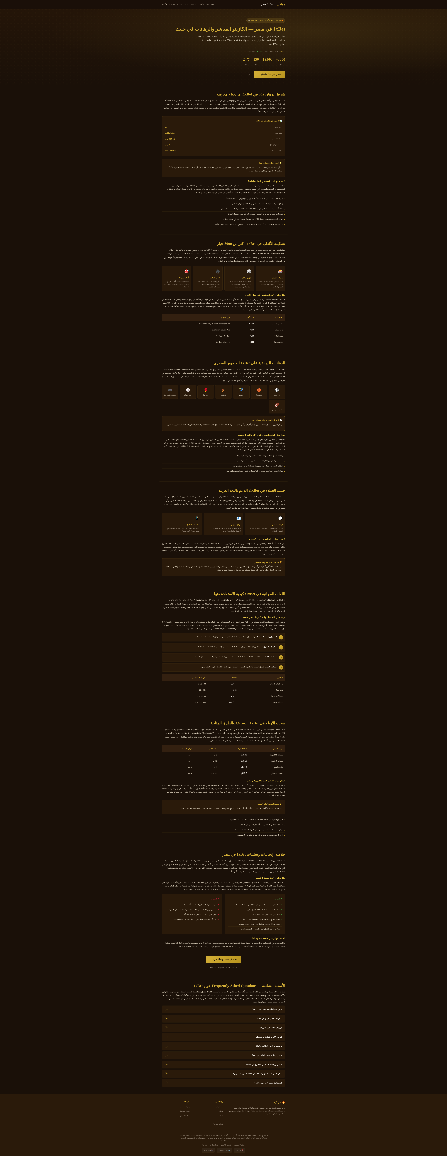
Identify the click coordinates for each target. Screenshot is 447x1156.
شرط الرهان (210, 4)
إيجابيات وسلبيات (184, 1107)
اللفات (179, 4)
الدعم (186, 4)
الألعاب (201, 4)
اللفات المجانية (185, 1111)
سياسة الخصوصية (239, 1145)
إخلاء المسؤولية (214, 1145)
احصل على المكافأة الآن (270, 74)
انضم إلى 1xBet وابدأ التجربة (225, 959)
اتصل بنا (205, 1145)
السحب (172, 4)
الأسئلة (164, 4)
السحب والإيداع (185, 1115)
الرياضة (193, 4)
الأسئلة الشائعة (218, 1124)
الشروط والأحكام (226, 1145)
